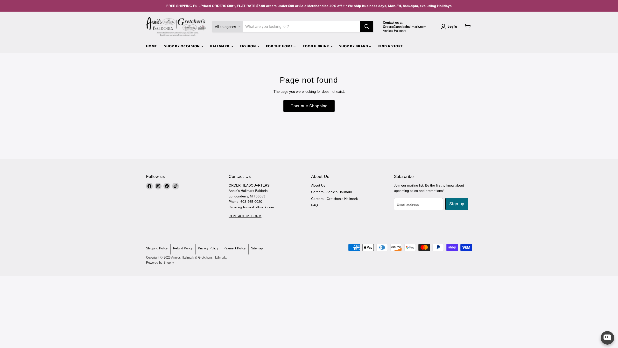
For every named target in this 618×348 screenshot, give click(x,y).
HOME (151, 46)
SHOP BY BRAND (354, 46)
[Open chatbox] (607, 338)
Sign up (456, 204)
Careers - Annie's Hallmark (331, 192)
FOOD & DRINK (316, 46)
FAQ (314, 205)
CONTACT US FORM (245, 216)
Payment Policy (235, 248)
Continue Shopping (309, 106)
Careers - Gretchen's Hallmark (334, 199)
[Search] (366, 26)
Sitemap (257, 248)
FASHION (248, 46)
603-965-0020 (251, 201)
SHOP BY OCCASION (182, 46)
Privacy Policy (208, 248)
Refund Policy (183, 248)
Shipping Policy (157, 248)
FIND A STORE (390, 46)
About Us (318, 185)
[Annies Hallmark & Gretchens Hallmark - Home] (176, 26)
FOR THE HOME (280, 46)
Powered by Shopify (160, 262)
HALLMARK (220, 46)
